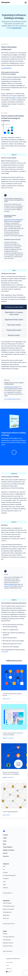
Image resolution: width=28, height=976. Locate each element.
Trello (4, 884)
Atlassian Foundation (8, 850)
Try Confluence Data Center (12, 399)
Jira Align (5, 872)
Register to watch (8, 738)
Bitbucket (5, 887)
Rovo (4, 866)
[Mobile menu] (26, 2)
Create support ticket (8, 923)
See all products (7, 893)
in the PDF (4, 652)
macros (6, 586)
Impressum (9, 968)
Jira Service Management (9, 875)
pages (13, 98)
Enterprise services (7, 945)
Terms (7, 965)
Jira (4, 869)
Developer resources (8, 942)
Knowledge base (7, 912)
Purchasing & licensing (8, 906)
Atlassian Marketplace (10, 584)
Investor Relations (7, 847)
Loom (4, 881)
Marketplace (6, 915)
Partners (5, 933)
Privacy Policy (9, 962)
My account (6, 918)
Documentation (7, 939)
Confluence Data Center (11, 387)
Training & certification (8, 936)
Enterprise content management (13, 219)
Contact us (6, 856)
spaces (19, 98)
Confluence (6, 878)
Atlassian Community (8, 909)
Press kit (5, 853)
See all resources (7, 951)
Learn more (6, 698)
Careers (5, 837)
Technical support (7, 903)
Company (5, 834)
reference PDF (16, 28)
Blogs (4, 844)
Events (5, 841)
